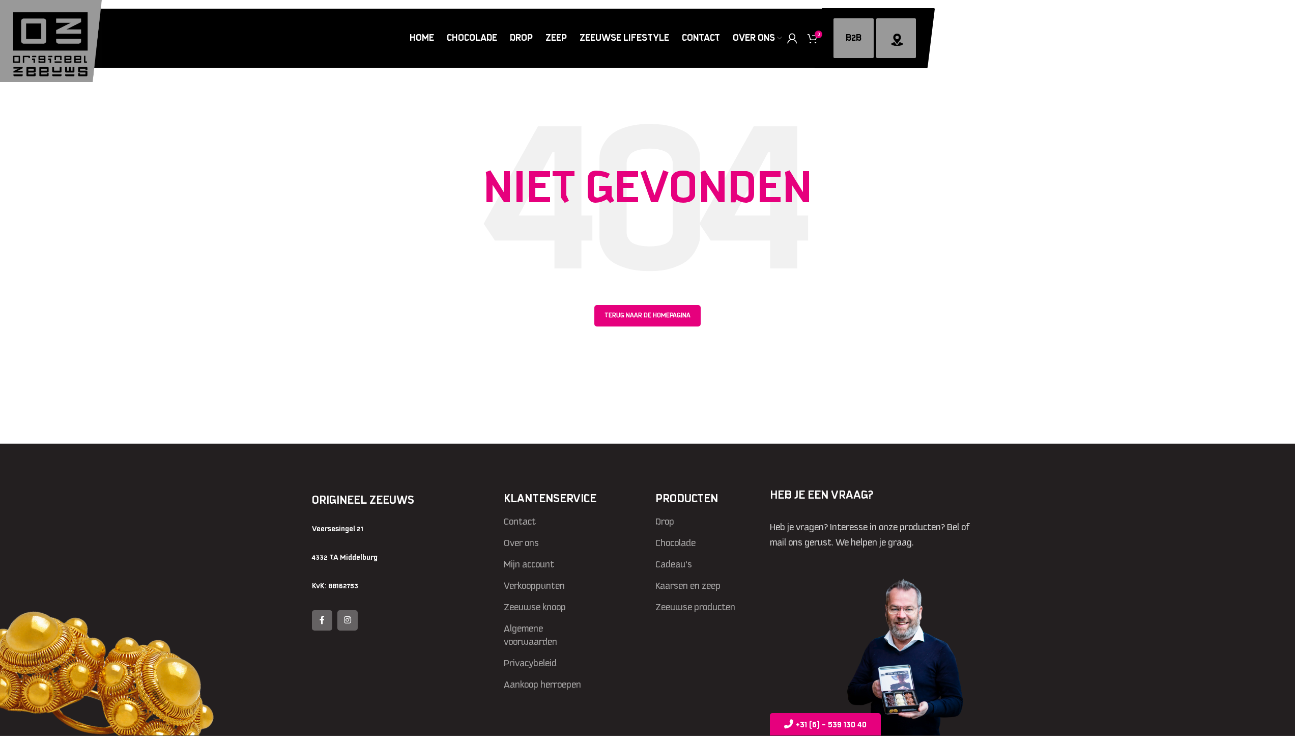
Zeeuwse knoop (535, 607)
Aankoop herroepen (542, 684)
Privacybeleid (530, 663)
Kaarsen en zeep (688, 585)
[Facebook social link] (322, 620)
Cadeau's (673, 564)
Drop (664, 521)
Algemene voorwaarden (530, 635)
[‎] (896, 38)
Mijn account (529, 564)
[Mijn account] (792, 38)
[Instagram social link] (347, 620)
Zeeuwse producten (695, 607)
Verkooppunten (534, 585)
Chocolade (675, 543)
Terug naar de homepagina (647, 315)
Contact (520, 521)
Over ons (521, 543)
